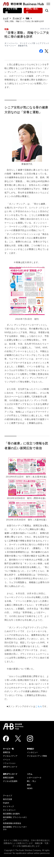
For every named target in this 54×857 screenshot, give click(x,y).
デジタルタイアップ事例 (37, 756)
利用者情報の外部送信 (12, 823)
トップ (5, 18)
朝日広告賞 (7, 799)
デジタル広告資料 (10, 781)
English (6, 803)
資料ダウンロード (10, 767)
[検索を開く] (46, 10)
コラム (29, 774)
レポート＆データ (34, 778)
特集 (27, 18)
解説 (29, 785)
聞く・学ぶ (31, 781)
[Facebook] (6, 739)
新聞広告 (6, 752)
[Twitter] (18, 739)
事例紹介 (30, 749)
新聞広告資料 (8, 778)
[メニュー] (48, 4)
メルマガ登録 (11, 10)
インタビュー (32, 752)
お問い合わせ (32, 10)
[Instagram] (30, 739)
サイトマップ (8, 806)
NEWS (29, 788)
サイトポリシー (9, 810)
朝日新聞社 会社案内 (11, 814)
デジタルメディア (10, 756)
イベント (6, 760)
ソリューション (9, 763)
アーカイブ (17, 18)
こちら (38, 706)
